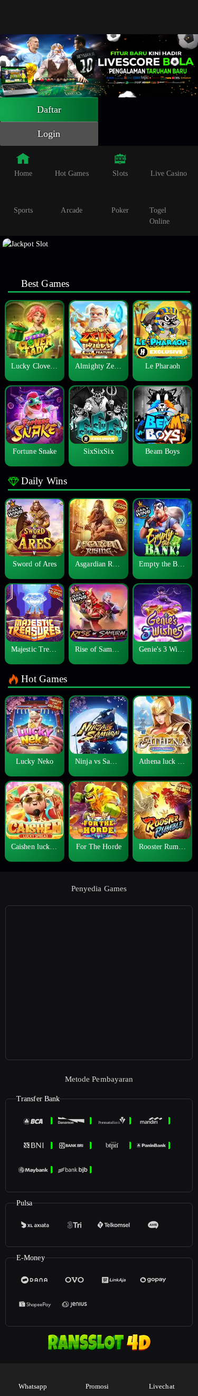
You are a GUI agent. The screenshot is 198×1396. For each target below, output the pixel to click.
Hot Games (72, 173)
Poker (120, 210)
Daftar (49, 109)
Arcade (71, 210)
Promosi (97, 1386)
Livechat (162, 1386)
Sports (23, 210)
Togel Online (159, 215)
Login (49, 133)
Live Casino (168, 173)
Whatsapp (33, 1386)
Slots (120, 173)
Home (23, 173)
